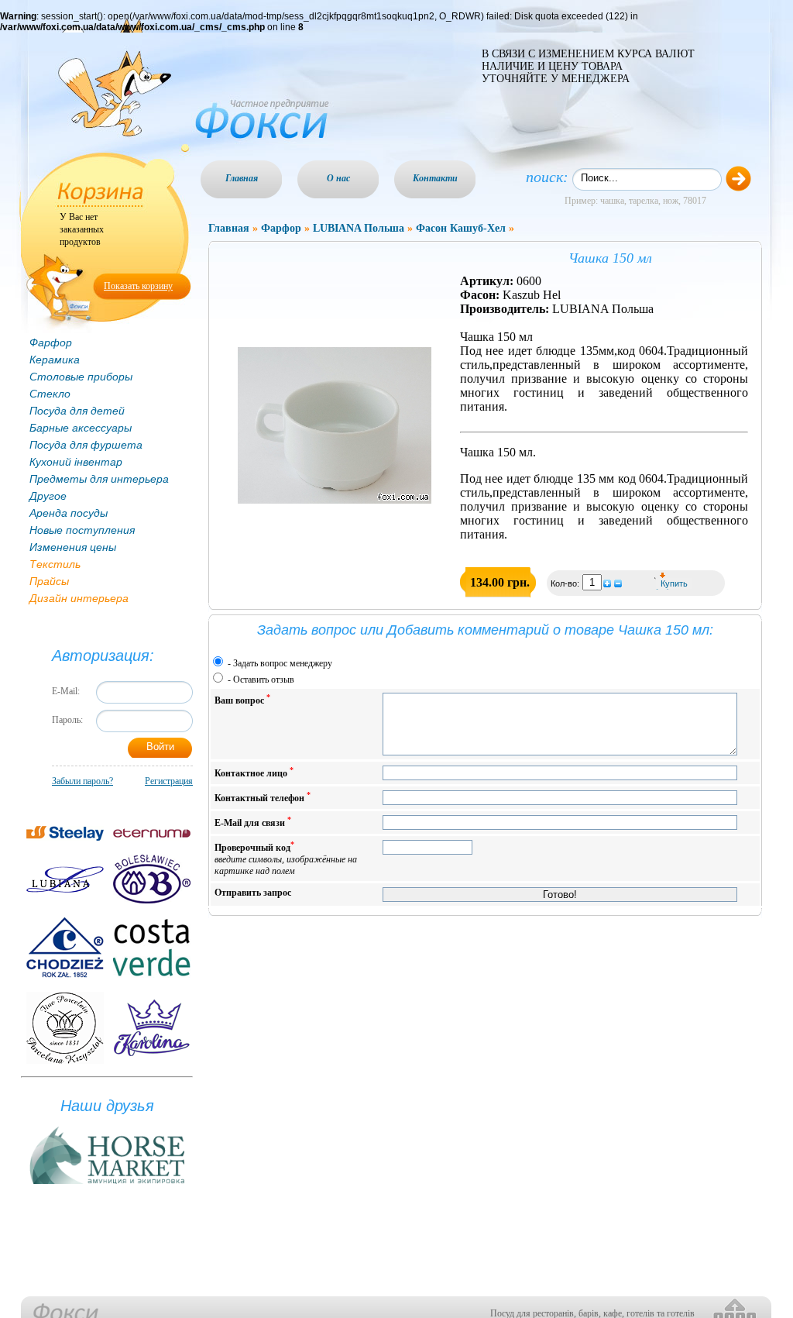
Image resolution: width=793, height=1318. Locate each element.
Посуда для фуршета (85, 445)
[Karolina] (151, 1028)
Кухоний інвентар (75, 462)
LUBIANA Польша (358, 228)
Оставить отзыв (263, 679)
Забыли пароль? (82, 781)
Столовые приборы (80, 376)
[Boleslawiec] (151, 879)
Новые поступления (82, 530)
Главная (241, 178)
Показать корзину (138, 285)
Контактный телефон (263, 797)
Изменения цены (72, 547)
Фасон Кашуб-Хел (461, 228)
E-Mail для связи (253, 821)
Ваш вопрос (242, 699)
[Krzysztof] (65, 1028)
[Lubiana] (65, 879)
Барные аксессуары (80, 428)
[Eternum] (151, 833)
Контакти (435, 178)
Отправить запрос (253, 892)
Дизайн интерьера (79, 598)
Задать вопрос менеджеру (282, 663)
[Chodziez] (65, 947)
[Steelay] (65, 833)
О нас (338, 178)
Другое (48, 496)
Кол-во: (566, 583)
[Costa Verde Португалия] (151, 947)
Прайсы (49, 581)
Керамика (54, 359)
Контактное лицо (254, 772)
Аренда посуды (68, 513)
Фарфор (50, 342)
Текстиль (55, 564)
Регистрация (169, 781)
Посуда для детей (77, 410)
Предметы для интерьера (99, 479)
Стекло (49, 393)
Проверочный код (286, 858)
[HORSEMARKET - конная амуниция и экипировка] (106, 1184)
